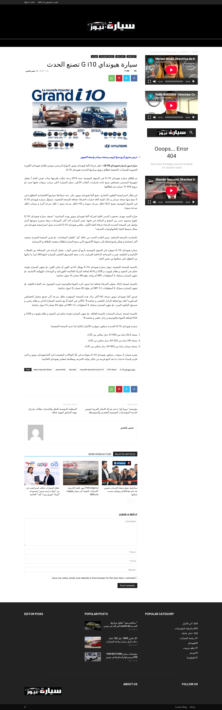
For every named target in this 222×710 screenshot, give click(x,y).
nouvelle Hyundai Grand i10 (92, 369)
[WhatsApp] (111, 78)
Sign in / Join (29, 2)
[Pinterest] (119, 78)
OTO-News (111, 369)
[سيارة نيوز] (111, 26)
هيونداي (94, 56)
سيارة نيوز (167, 8)
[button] (194, 9)
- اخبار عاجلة (120, 56)
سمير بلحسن (30, 71)
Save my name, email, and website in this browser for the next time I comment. (93, 578)
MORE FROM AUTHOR (100, 454)
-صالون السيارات (91, 8)
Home (195, 51)
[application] (171, 70)
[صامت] (154, 81)
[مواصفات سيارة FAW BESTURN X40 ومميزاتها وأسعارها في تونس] (93, 656)
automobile (60, 369)
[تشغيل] (193, 81)
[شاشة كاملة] (149, 81)
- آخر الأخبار (184, 51)
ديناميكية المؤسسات (133, 8)
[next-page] (129, 501)
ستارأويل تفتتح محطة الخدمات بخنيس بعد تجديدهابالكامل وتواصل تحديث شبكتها (120, 491)
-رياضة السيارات (111, 8)
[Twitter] (126, 78)
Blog (185, 707)
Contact (178, 707)
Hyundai (72, 369)
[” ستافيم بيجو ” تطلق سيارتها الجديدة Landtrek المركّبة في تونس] (93, 625)
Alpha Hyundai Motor (43, 369)
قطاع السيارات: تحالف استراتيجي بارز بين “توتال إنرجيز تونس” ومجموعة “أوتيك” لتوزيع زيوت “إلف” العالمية (43, 491)
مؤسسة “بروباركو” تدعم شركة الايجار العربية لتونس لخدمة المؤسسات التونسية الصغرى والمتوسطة (111, 411)
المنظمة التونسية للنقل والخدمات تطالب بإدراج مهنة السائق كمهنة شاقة (53, 411)
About (192, 707)
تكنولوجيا (183, 8)
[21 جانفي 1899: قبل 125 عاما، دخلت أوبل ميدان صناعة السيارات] (93, 642)
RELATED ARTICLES (125, 454)
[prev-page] (134, 501)
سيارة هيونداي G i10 (127, 369)
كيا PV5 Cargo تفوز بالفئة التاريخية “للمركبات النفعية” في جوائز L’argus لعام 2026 (82, 491)
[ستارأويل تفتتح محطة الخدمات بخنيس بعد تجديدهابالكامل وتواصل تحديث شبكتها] (119, 473)
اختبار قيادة (152, 8)
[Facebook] (134, 78)
